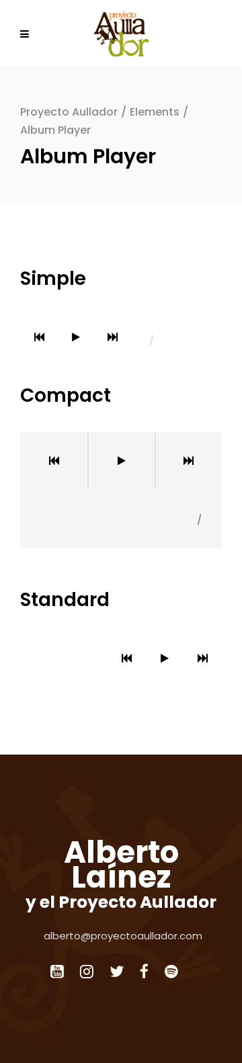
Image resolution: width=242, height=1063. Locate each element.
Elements (154, 111)
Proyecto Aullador (69, 111)
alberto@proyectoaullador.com (123, 936)
